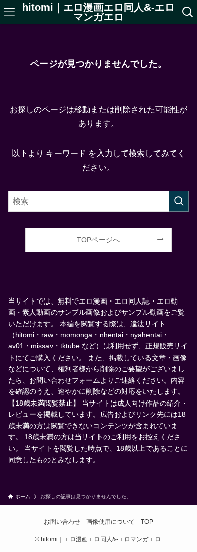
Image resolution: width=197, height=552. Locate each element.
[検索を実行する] (179, 201)
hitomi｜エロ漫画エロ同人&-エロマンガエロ (98, 12)
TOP (147, 521)
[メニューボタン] (9, 12)
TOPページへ (98, 240)
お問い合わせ (62, 521)
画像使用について (110, 521)
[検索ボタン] (188, 12)
